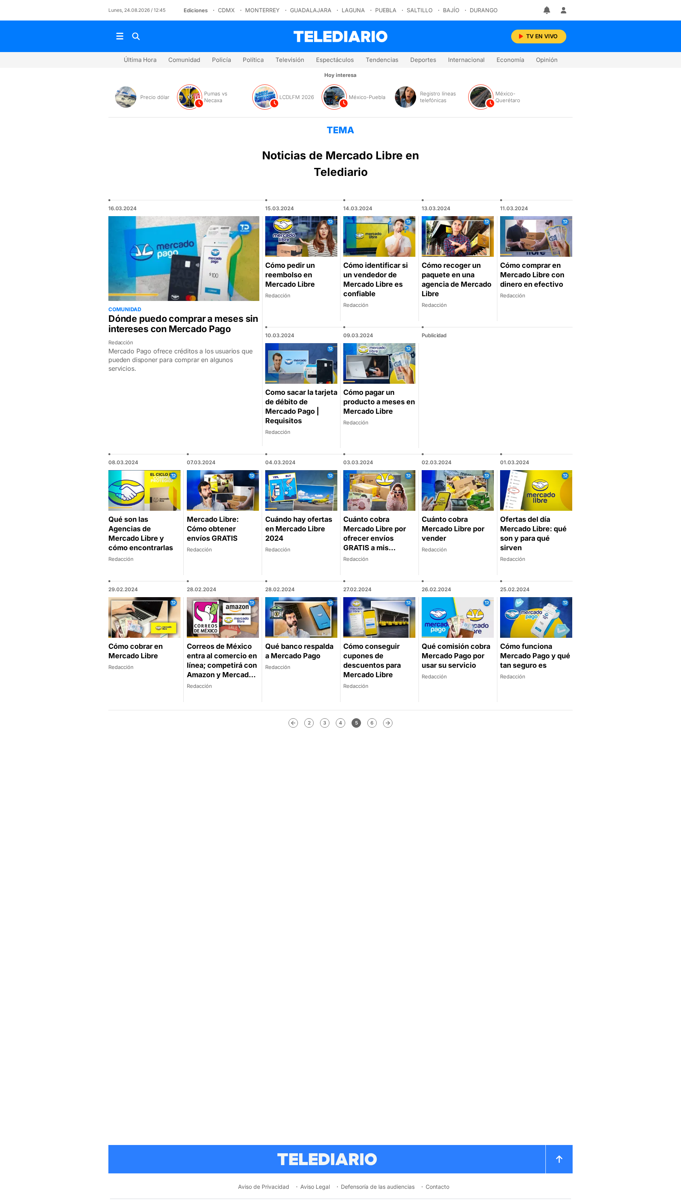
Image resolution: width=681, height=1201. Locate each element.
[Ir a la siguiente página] (387, 723)
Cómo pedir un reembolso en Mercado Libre (290, 274)
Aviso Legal (315, 1186)
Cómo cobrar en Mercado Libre (135, 651)
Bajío (451, 10)
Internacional (466, 60)
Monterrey (262, 10)
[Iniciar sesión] (563, 10)
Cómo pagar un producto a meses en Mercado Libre (379, 401)
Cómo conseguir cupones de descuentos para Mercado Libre (372, 660)
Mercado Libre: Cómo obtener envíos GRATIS (213, 528)
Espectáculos (335, 60)
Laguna (353, 10)
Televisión (289, 60)
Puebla (385, 10)
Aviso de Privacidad (263, 1186)
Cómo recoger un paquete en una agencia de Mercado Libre (456, 279)
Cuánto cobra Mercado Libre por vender (453, 528)
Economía (510, 60)
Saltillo (420, 10)
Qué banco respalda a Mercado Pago (299, 651)
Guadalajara (310, 10)
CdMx (226, 10)
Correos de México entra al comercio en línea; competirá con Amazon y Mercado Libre (222, 665)
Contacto (437, 1186)
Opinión (547, 60)
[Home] (340, 36)
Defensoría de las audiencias (378, 1186)
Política (253, 60)
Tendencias (382, 60)
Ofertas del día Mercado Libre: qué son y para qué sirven (533, 533)
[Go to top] (559, 1159)
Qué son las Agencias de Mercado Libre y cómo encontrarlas (140, 533)
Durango (484, 10)
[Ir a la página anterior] (293, 723)
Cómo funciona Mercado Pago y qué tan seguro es (535, 655)
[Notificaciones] (547, 10)
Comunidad (184, 60)
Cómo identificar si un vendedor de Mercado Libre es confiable (375, 279)
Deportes (423, 60)
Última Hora (140, 60)
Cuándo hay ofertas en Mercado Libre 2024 (298, 528)
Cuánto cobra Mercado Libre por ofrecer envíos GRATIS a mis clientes (374, 538)
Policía (221, 60)
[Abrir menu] (119, 36)
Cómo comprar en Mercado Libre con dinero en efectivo (532, 274)
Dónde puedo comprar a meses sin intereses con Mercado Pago (183, 323)
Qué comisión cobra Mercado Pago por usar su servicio (456, 655)
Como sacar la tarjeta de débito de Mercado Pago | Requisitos (301, 406)
